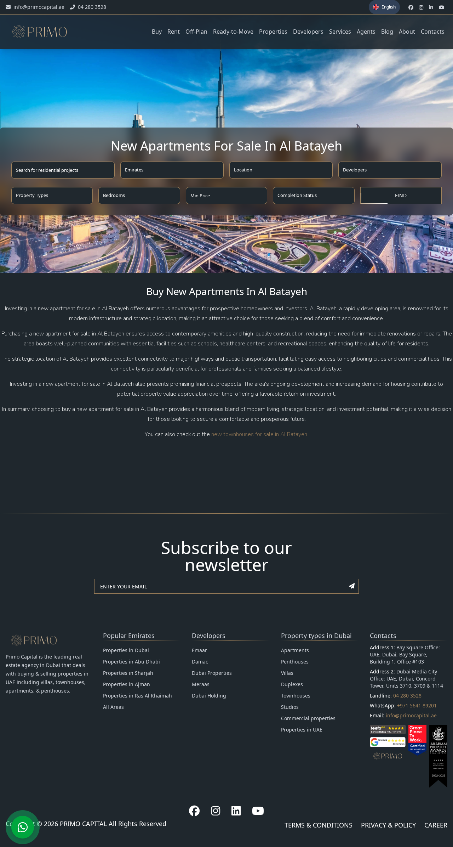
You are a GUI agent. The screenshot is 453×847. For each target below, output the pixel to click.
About (407, 31)
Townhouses (295, 695)
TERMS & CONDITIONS (318, 825)
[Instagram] (215, 810)
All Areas (113, 707)
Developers (308, 31)
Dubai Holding (209, 695)
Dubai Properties (212, 673)
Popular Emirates (129, 635)
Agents (366, 31)
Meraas (201, 684)
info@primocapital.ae (411, 715)
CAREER (435, 825)
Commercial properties (308, 718)
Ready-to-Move (233, 31)
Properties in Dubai (126, 650)
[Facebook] (194, 810)
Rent (173, 31)
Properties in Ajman (126, 684)
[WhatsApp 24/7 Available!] (22, 827)
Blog (387, 31)
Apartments (295, 650)
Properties (273, 31)
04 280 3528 (407, 695)
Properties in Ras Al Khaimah (137, 695)
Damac (200, 661)
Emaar (199, 650)
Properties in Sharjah (128, 673)
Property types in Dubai (316, 635)
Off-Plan (196, 31)
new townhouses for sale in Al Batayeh (259, 434)
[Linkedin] (236, 810)
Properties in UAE (301, 729)
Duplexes (292, 684)
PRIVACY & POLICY (388, 825)
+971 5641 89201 (417, 705)
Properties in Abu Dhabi (131, 661)
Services (340, 31)
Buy (157, 31)
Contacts (433, 31)
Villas (287, 673)
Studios (290, 707)
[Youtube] (258, 810)
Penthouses (295, 661)
